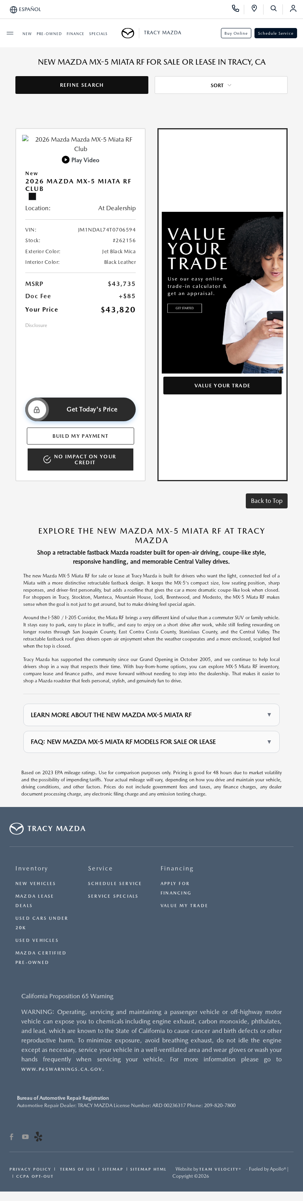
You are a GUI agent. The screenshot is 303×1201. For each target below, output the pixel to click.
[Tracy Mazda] (130, 33)
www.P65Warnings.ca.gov (61, 1069)
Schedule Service (276, 33)
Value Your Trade (223, 386)
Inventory (31, 868)
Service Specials (113, 896)
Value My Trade (184, 905)
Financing (177, 868)
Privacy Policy (30, 1169)
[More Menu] (10, 33)
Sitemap (112, 1169)
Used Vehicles (37, 940)
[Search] (276, 9)
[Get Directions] (257, 9)
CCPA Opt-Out (35, 1176)
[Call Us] (238, 9)
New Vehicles (35, 883)
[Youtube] (25, 1137)
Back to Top (266, 500)
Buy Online (236, 33)
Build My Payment (80, 436)
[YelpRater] (38, 1137)
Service (100, 868)
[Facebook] (12, 1137)
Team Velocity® (220, 1169)
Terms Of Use (76, 1169)
